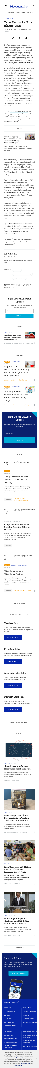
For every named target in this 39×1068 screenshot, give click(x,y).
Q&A (15, 763)
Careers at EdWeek (10, 1025)
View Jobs (12, 637)
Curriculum (9, 18)
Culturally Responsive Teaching (22, 274)
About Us (7, 1008)
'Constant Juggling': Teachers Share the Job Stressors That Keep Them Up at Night (12, 140)
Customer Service (28, 1018)
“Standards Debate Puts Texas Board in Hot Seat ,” (19, 170)
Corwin (30, 590)
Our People (7, 1018)
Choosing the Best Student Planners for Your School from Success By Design (16, 396)
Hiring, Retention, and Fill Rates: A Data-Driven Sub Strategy (16, 480)
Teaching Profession (12, 134)
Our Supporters (9, 1022)
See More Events (19, 603)
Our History (7, 1015)
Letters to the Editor (29, 1011)
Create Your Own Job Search (19, 722)
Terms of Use (25, 1063)
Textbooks (17, 270)
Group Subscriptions (10, 1042)
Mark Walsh (7, 883)
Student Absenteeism (19, 565)
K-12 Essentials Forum (12, 521)
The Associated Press (11, 832)
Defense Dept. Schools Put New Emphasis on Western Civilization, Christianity (16, 818)
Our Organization (9, 1011)
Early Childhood (10, 519)
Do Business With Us (30, 1031)
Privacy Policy (21, 1058)
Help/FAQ (26, 1015)
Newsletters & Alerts (10, 1038)
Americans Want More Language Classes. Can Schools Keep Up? (12, 337)
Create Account (19, 973)
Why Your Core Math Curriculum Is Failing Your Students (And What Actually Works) (16, 371)
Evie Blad (7, 780)
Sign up (19, 440)
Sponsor (7, 363)
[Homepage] (19, 6)
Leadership (10, 12)
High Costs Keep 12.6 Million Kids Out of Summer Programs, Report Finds (17, 869)
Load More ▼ (20, 947)
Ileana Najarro (8, 343)
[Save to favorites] (19, 38)
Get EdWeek (8, 1031)
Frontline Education (22, 500)
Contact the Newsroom (30, 1022)
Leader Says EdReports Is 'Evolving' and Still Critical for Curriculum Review (16, 921)
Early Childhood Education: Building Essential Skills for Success (17, 527)
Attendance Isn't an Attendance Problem (14, 572)
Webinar (7, 473)
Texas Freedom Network (19, 111)
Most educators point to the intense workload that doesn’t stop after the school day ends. (18, 148)
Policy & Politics (21, 12)
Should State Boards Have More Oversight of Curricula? (17, 767)
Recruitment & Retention (20, 471)
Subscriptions (8, 1035)
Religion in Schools (19, 278)
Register (8, 499)
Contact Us (27, 1008)
